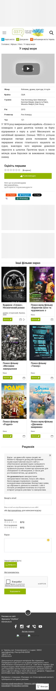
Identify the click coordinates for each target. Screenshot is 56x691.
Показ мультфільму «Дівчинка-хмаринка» (42, 424)
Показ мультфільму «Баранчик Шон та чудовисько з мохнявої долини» (42, 309)
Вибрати (12, 565)
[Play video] (28, 68)
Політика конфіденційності (12, 684)
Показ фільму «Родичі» (10, 423)
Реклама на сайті (8, 616)
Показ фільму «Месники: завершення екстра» (10, 367)
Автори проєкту (28, 631)
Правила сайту (30, 684)
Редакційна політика (19, 686)
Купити (6, 319)
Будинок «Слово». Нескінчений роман (14, 306)
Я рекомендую (29, 176)
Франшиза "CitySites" (10, 619)
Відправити (15, 591)
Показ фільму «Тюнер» (38, 364)
